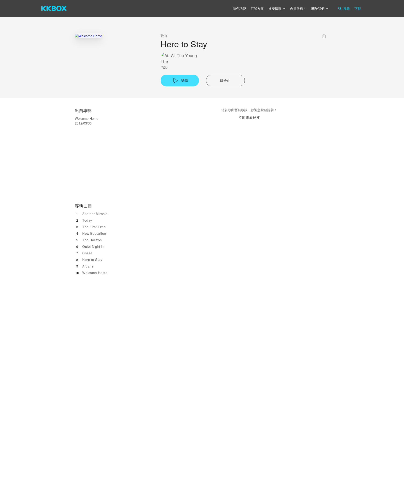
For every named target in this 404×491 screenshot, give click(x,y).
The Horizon (92, 240)
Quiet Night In (93, 246)
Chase (87, 253)
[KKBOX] (54, 8)
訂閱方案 (257, 8)
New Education (94, 233)
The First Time (94, 226)
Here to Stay (92, 259)
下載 (357, 8)
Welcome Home (94, 272)
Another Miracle (95, 213)
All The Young (184, 55)
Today (87, 220)
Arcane (88, 266)
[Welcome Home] (88, 35)
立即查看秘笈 (249, 117)
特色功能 (239, 8)
